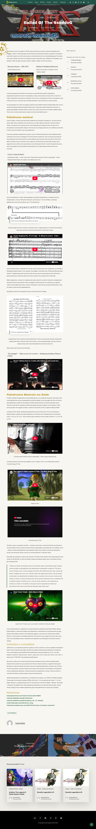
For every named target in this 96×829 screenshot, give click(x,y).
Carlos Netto (34, 27)
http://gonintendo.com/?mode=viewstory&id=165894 (24, 695)
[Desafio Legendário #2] (76, 785)
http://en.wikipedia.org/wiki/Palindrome (19, 698)
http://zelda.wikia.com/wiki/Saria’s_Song (20, 703)
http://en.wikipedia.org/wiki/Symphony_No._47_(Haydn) (25, 700)
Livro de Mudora (51, 17)
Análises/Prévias (13, 789)
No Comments (61, 27)
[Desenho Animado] (72, 745)
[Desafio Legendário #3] (48, 785)
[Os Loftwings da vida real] (24, 745)
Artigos (42, 17)
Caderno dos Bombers (48, 789)
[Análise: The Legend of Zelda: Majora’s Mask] (19, 785)
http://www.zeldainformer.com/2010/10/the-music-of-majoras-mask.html (30, 705)
